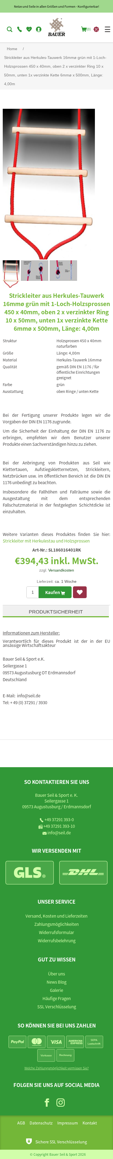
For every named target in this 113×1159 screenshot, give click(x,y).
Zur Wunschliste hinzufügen (80, 592)
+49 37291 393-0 (59, 819)
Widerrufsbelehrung (56, 940)
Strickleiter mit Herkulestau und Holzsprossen (46, 541)
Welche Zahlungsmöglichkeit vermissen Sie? (56, 1068)
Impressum (67, 1123)
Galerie (56, 990)
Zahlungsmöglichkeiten (56, 924)
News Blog (56, 982)
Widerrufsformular (56, 932)
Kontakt (90, 1123)
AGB (21, 1123)
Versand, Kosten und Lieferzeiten (56, 916)
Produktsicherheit (56, 612)
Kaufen (53, 592)
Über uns (56, 974)
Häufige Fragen (57, 998)
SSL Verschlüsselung (56, 1006)
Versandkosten (61, 570)
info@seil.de (59, 832)
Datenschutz (41, 1123)
